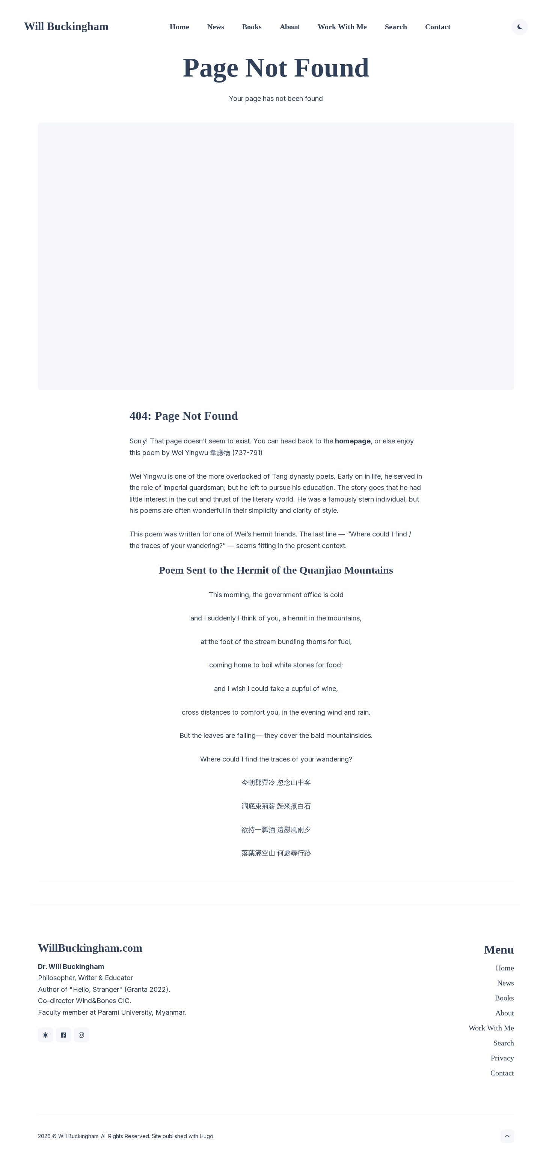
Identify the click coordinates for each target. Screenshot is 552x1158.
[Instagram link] (81, 1034)
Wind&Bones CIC (103, 1001)
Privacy (502, 1058)
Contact (438, 27)
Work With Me (342, 27)
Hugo (206, 1136)
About (290, 27)
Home (179, 27)
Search (396, 27)
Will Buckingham (66, 26)
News (215, 27)
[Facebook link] (63, 1034)
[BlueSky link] (45, 1034)
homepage (353, 441)
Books (252, 27)
